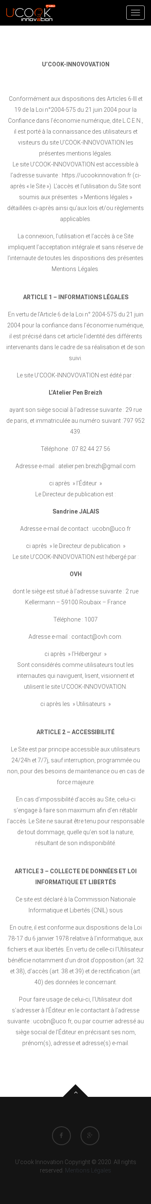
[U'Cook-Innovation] (30, 12)
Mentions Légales (88, 1170)
